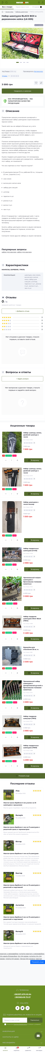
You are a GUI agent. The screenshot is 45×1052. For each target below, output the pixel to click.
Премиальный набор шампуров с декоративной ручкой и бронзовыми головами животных (33, 685)
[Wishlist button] (36, 83)
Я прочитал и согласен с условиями (24, 1024)
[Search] (6, 2)
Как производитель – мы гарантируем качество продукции (20, 101)
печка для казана (27, 959)
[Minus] (5, 460)
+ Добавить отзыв (22, 311)
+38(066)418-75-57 (23, 997)
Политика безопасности (20, 1024)
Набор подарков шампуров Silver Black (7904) (32, 619)
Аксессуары (9, 12)
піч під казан (23, 956)
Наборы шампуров (21, 12)
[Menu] (3, 2)
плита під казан (12, 959)
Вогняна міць (38, 71)
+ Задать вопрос (22, 379)
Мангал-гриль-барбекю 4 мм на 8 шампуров (21, 853)
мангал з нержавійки (9, 954)
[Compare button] (41, 83)
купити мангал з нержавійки (31, 954)
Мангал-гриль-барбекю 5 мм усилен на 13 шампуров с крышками (19, 804)
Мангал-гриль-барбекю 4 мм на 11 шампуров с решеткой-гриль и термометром (21, 828)
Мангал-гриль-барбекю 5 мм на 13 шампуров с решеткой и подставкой (21, 886)
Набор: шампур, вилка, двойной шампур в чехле (32, 435)
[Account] (43, 2)
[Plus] (17, 460)
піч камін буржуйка (8, 956)
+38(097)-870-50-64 (22, 994)
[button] (17, 62)
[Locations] (39, 2)
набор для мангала (9, 252)
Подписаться (34, 1020)
